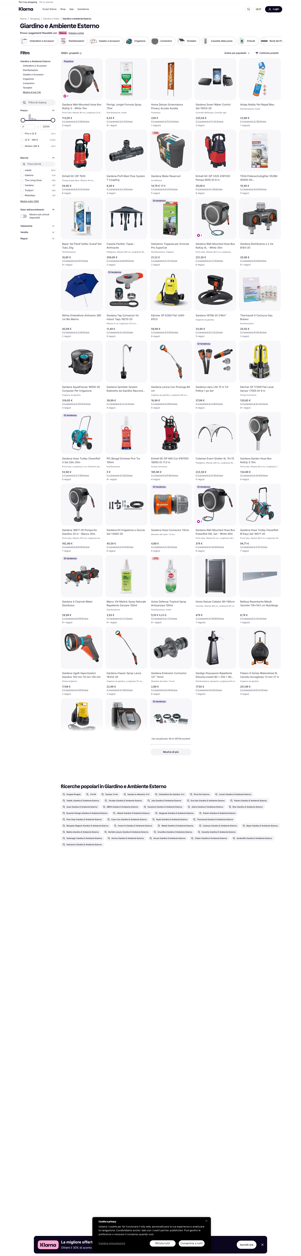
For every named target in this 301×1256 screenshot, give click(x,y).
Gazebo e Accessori (33, 74)
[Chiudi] (206, 1220)
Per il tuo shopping (28, 2)
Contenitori (28, 83)
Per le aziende (46, 2)
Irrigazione (28, 79)
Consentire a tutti (191, 1243)
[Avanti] (276, 41)
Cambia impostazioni (112, 1243)
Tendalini (27, 87)
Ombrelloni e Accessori (35, 65)
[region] (151, 1234)
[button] (258, 9)
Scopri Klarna (49, 9)
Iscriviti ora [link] (246, 1244)
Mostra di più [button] (171, 751)
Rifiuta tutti (162, 1243)
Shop (63, 9)
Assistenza (83, 9)
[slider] (23, 120)
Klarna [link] (23, 19)
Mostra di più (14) (32, 92)
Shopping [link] (35, 19)
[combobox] (237, 53)
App (71, 9)
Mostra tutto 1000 (29, 201)
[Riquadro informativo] (80, 53)
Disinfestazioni (30, 70)
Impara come (76, 33)
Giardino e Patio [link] (51, 19)
